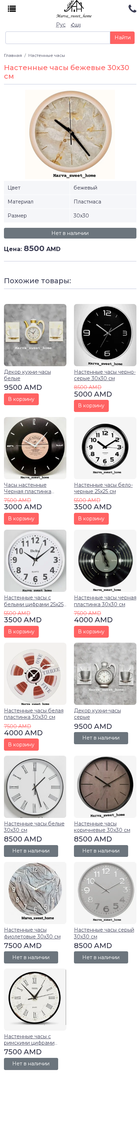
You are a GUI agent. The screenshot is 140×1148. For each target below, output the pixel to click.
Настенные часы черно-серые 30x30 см (105, 375)
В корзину (21, 399)
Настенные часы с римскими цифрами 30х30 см (29, 1043)
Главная (13, 55)
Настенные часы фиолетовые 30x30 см (32, 933)
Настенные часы (46, 55)
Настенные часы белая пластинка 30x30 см (34, 713)
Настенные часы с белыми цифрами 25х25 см (34, 604)
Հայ (76, 24)
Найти (123, 37)
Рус (61, 24)
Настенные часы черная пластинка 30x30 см (105, 600)
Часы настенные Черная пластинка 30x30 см (27, 491)
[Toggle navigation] (12, 9)
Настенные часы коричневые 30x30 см (102, 826)
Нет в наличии (70, 233)
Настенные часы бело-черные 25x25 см (103, 488)
